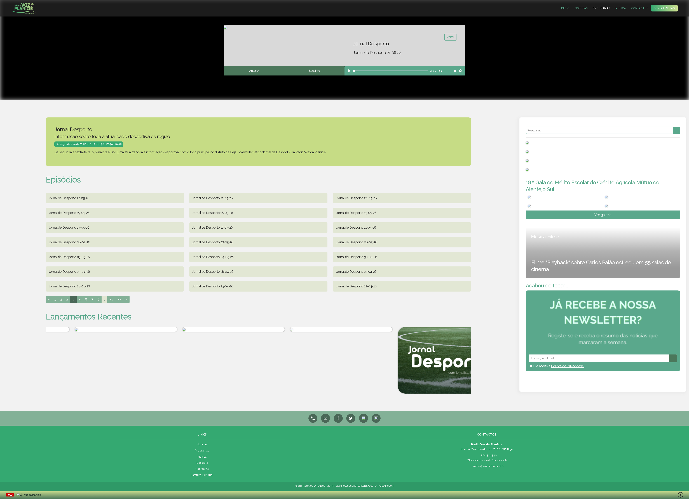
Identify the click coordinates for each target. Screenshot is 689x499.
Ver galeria (602, 215)
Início (565, 8)
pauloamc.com (385, 486)
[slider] (390, 71)
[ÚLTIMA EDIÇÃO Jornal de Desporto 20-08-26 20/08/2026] (420, 360)
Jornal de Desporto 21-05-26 (212, 198)
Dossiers (202, 462)
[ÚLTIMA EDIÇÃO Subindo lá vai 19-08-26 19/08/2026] (205, 329)
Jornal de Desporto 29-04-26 (69, 271)
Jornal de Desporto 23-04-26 (212, 286)
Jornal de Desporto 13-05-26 (69, 227)
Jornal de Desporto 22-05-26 (69, 198)
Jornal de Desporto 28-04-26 (212, 271)
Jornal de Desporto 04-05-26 (212, 257)
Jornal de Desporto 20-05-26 (356, 198)
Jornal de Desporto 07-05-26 (212, 242)
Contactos (639, 8)
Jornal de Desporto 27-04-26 (356, 271)
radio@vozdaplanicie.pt (489, 466)
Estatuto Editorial (202, 475)
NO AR (10, 495)
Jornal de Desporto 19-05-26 (69, 213)
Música (620, 8)
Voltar (450, 37)
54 (111, 299)
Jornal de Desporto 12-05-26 (212, 227)
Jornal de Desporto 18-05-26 (212, 213)
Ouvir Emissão (664, 8)
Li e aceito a (558, 366)
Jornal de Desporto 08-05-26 (69, 242)
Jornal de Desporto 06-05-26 (356, 242)
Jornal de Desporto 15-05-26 (356, 213)
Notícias (581, 8)
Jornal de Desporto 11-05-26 (356, 227)
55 (119, 299)
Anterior (254, 70)
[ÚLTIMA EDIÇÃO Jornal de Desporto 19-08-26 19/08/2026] (97, 329)
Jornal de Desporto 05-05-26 (69, 257)
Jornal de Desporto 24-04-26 (69, 286)
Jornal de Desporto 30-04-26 (356, 257)
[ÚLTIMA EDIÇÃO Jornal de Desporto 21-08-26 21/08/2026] (312, 329)
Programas (601, 8)
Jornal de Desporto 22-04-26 (356, 286)
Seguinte (314, 70)
